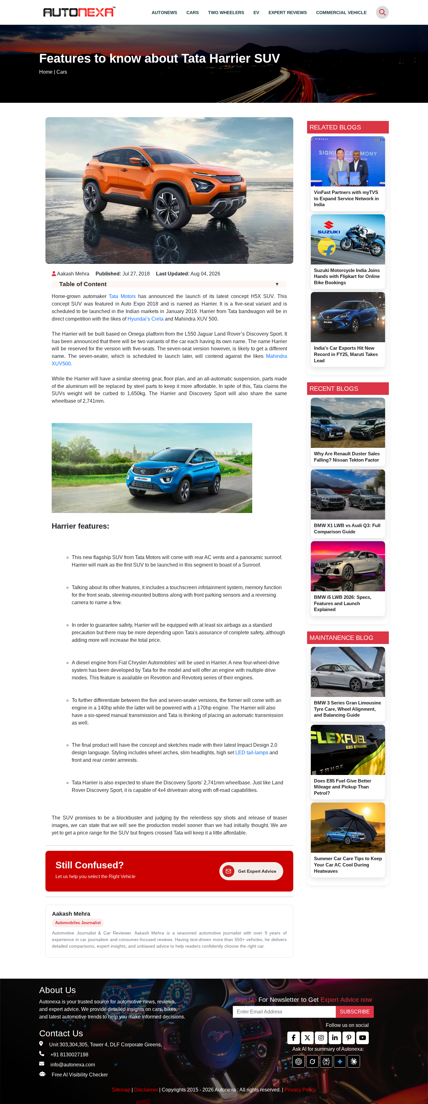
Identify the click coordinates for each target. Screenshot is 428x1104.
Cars (61, 72)
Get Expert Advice (257, 871)
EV (256, 12)
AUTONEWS (164, 12)
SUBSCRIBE (355, 1011)
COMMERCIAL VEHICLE (341, 12)
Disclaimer (146, 1089)
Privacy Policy (300, 1089)
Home (46, 72)
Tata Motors (122, 296)
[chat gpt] (298, 1061)
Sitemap (122, 1089)
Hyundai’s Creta (146, 319)
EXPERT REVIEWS (288, 12)
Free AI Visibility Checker (80, 1074)
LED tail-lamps (251, 752)
